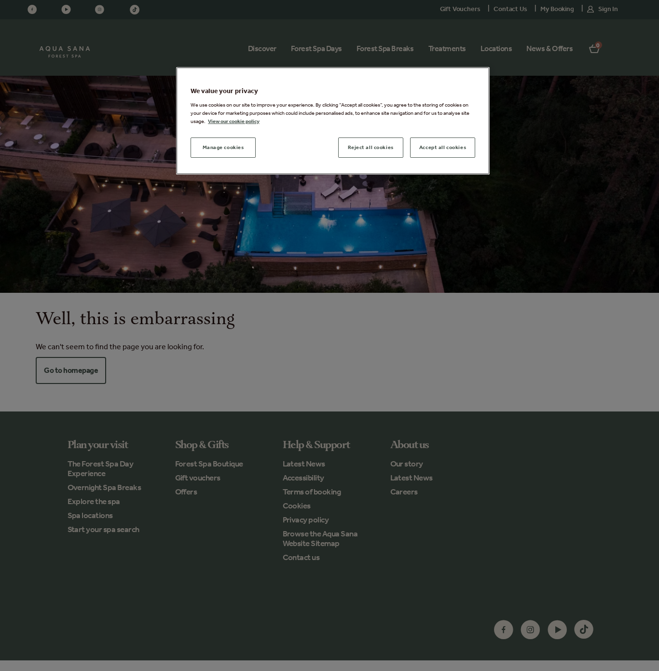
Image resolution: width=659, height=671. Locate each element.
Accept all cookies (442, 147)
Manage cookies (223, 147)
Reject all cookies (371, 147)
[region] (333, 121)
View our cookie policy (234, 121)
